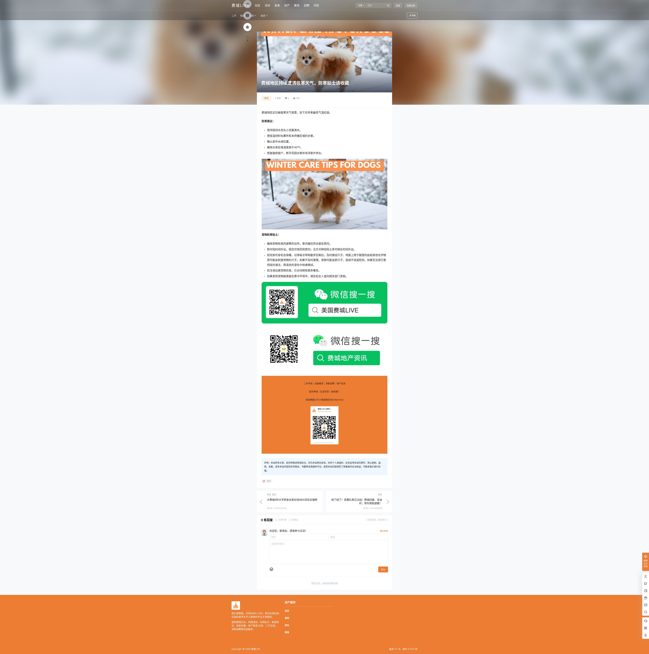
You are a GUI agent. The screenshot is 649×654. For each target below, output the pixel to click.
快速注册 (411, 5)
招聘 (306, 5)
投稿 (414, 15)
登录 (398, 5)
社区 (257, 5)
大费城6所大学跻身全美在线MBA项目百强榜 (292, 499)
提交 (383, 569)
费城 (266, 98)
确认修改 (384, 531)
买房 (251, 15)
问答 (316, 5)
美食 (277, 5)
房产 (287, 5)
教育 (296, 5)
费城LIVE (255, 649)
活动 (267, 5)
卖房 (263, 15)
